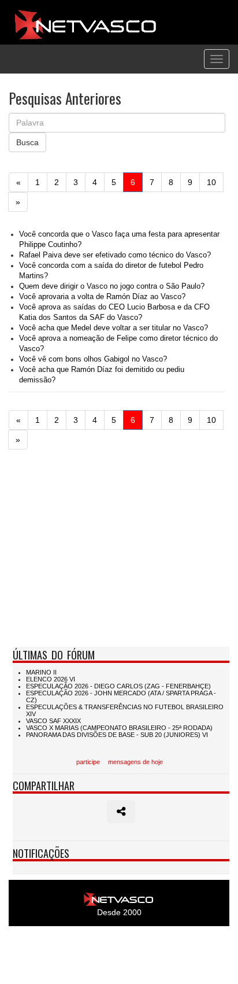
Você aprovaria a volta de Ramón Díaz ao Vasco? (102, 297)
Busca (27, 142)
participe (88, 761)
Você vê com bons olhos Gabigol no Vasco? (93, 359)
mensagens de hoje (135, 761)
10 (211, 182)
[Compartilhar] (121, 811)
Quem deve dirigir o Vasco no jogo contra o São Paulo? (111, 286)
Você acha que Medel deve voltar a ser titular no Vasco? (113, 328)
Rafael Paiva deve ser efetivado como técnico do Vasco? (115, 255)
